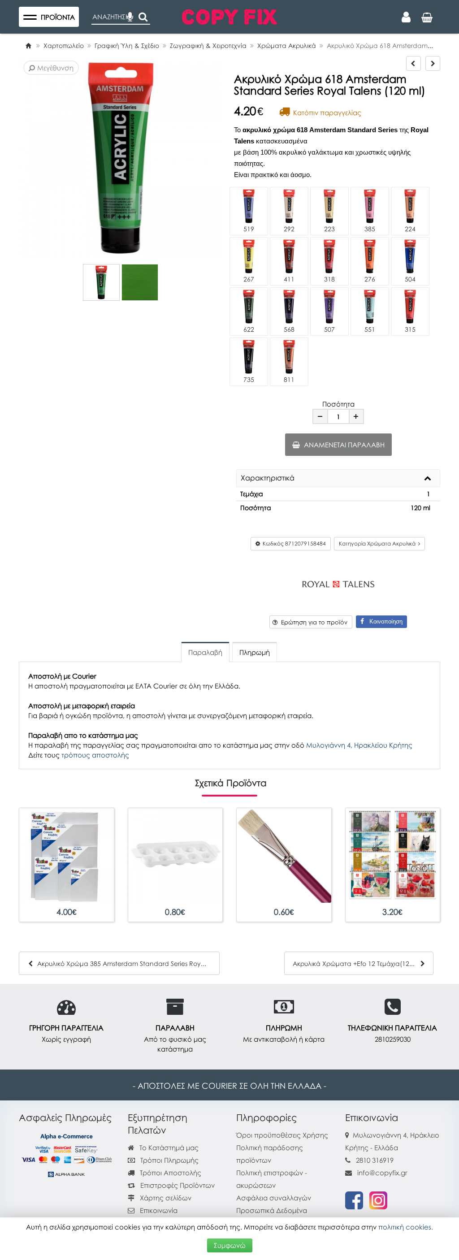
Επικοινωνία (159, 1210)
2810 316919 (375, 1160)
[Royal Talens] (338, 583)
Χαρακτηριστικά (267, 478)
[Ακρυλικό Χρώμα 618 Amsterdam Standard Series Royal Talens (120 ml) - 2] (140, 282)
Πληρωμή (254, 652)
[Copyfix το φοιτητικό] (229, 16)
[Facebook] (354, 1199)
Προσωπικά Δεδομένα (271, 1210)
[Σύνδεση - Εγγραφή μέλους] (406, 17)
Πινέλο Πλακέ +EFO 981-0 (284, 912)
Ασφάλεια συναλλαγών (273, 1198)
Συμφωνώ (230, 1245)
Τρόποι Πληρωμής (169, 1160)
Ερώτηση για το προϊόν (312, 622)
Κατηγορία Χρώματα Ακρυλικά (378, 543)
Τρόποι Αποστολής (169, 1173)
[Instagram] (378, 1199)
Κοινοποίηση (383, 621)
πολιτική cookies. (405, 1227)
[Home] (28, 45)
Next (34, 158)
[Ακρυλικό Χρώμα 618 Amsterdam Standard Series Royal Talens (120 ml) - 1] (101, 282)
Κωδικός (293, 543)
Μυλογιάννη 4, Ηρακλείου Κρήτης (359, 745)
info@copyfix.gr (381, 1173)
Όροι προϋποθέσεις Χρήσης (282, 1135)
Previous (20, 158)
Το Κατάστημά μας (168, 1147)
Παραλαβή (205, 652)
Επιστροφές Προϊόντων (177, 1185)
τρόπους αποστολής (95, 755)
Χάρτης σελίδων (164, 1198)
